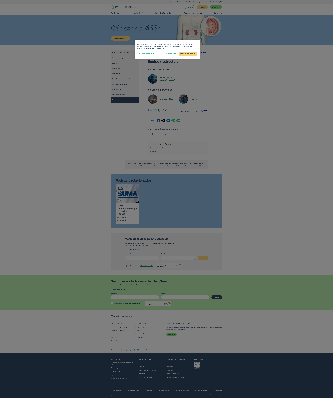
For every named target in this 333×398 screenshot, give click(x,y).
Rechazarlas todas (170, 53)
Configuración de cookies (146, 53)
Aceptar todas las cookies (188, 53)
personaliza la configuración (155, 48)
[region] (167, 49)
